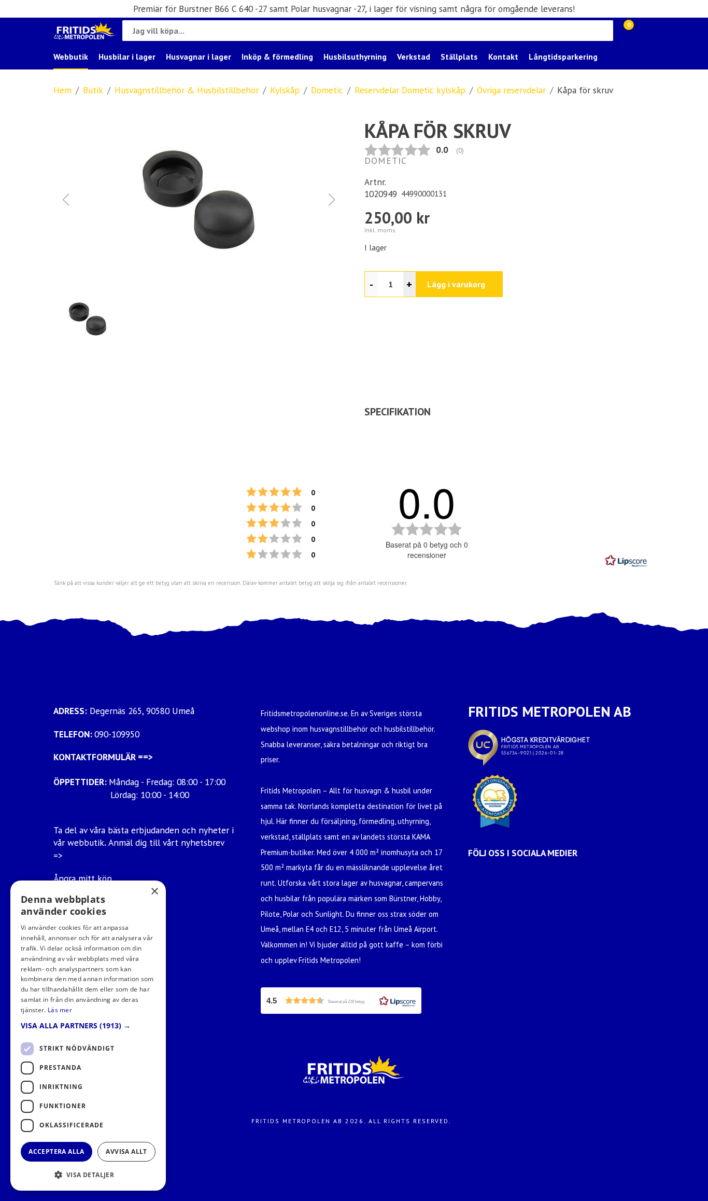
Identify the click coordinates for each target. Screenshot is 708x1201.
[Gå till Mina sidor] (644, 31)
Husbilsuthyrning (355, 56)
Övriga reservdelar (511, 90)
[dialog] (88, 1036)
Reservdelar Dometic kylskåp (410, 90)
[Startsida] (85, 31)
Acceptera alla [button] (56, 1151)
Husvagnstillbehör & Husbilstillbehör (187, 90)
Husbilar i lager (126, 56)
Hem (62, 90)
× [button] (154, 892)
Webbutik (70, 56)
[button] (198, 199)
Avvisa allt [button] (126, 1151)
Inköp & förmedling (277, 56)
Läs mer (60, 1010)
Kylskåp (285, 90)
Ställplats (459, 56)
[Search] (602, 30)
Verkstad (413, 56)
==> (145, 757)
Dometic (327, 90)
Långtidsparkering (563, 56)
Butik (93, 90)
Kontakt (503, 56)
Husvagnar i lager (198, 56)
